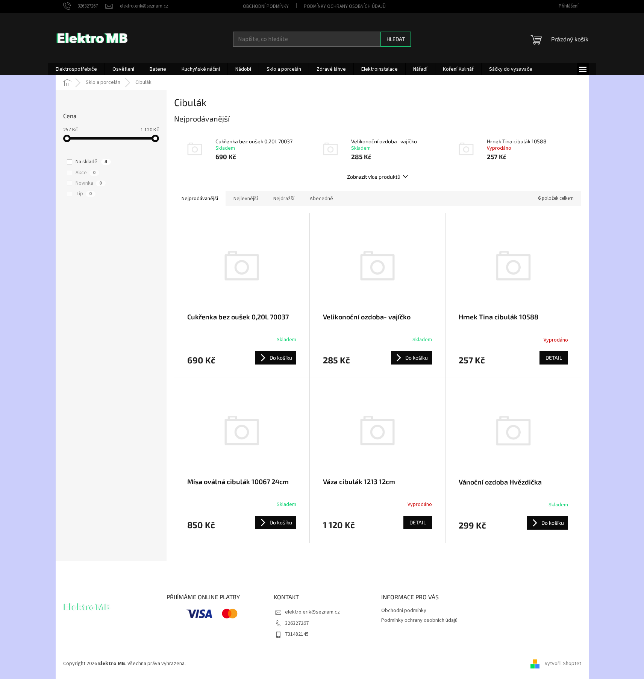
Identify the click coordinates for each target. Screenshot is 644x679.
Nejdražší (283, 198)
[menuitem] (76, 69)
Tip (84, 193)
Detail (554, 357)
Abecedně (321, 198)
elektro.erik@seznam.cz (312, 612)
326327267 (297, 623)
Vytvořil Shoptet (563, 663)
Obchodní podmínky (266, 6)
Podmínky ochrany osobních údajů (345, 6)
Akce (85, 172)
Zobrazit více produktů (373, 176)
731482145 (297, 634)
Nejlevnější (245, 198)
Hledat (395, 39)
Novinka (89, 183)
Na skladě (91, 162)
